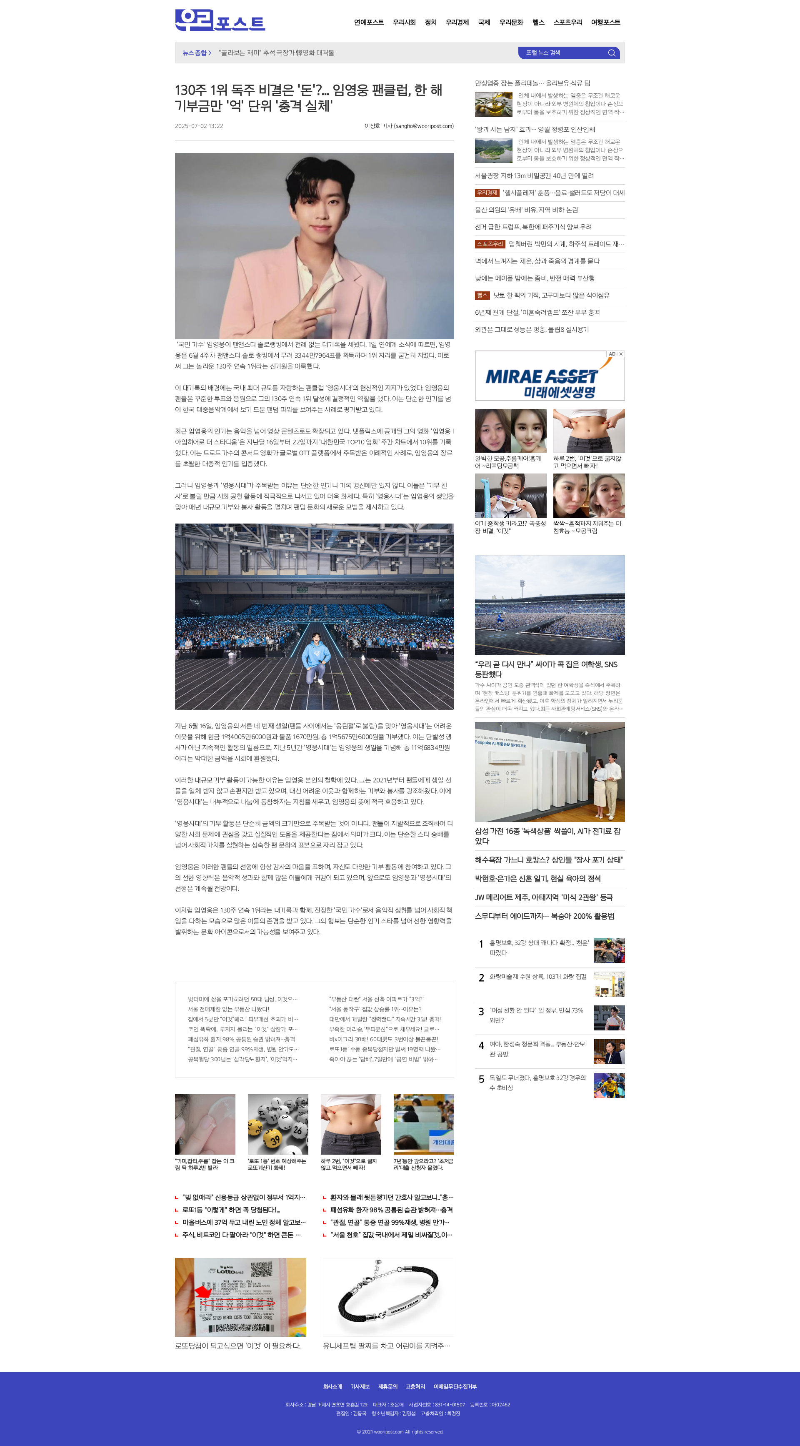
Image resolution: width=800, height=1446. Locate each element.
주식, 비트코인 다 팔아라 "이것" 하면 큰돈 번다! (244, 1234)
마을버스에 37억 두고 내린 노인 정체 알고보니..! (244, 1222)
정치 (431, 22)
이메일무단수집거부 (455, 1387)
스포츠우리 (568, 22)
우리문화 (511, 22)
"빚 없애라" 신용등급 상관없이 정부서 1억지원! (244, 1197)
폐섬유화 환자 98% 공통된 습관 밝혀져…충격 (241, 1039)
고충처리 (415, 1387)
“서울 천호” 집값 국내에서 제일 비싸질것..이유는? (392, 1234)
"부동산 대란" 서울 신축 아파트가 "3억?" (377, 999)
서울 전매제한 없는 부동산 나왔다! (228, 1009)
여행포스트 (605, 22)
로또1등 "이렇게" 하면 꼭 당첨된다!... (231, 1209)
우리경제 (457, 22)
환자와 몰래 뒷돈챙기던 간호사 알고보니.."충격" (392, 1197)
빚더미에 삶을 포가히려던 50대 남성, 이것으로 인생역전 (244, 999)
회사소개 (332, 1387)
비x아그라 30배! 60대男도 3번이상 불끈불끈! (383, 1039)
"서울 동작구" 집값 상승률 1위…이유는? (375, 1009)
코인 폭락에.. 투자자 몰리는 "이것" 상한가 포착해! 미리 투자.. (244, 1029)
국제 (484, 22)
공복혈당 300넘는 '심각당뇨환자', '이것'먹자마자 (244, 1059)
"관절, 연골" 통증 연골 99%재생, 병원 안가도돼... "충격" (244, 1049)
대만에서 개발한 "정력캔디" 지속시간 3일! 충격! (385, 1019)
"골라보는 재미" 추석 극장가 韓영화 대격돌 (276, 52)
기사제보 (360, 1387)
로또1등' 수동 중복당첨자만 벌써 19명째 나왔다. (385, 1049)
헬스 (538, 22)
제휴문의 (388, 1387)
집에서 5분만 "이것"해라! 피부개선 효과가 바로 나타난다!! (244, 1019)
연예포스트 (369, 22)
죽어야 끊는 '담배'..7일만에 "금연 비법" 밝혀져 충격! (385, 1059)
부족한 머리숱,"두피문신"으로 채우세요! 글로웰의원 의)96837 (385, 1029)
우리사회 (404, 22)
